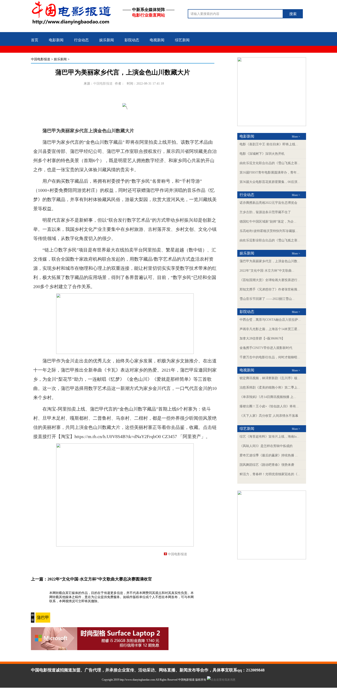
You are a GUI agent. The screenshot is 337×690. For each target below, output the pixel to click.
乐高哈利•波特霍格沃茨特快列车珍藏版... (269, 231)
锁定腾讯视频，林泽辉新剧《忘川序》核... (270, 378)
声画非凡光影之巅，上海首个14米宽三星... (270, 329)
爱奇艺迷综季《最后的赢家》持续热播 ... (269, 455)
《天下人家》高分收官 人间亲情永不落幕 (269, 415)
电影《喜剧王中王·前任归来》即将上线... (269, 144)
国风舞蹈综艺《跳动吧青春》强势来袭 (267, 464)
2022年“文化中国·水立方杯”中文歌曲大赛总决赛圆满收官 (99, 579)
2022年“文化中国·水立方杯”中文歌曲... (267, 270)
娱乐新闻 (106, 40)
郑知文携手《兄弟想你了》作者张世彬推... (270, 289)
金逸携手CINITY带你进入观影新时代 (266, 348)
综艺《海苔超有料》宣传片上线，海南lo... (269, 436)
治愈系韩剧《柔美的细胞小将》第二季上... (270, 387)
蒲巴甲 (43, 617)
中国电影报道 (40, 59)
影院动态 (131, 40)
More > (296, 136)
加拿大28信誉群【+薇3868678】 (262, 338)
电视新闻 (157, 40)
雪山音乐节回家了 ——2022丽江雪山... (267, 299)
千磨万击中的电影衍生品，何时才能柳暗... (270, 357)
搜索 (293, 14)
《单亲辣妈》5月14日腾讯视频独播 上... (268, 397)
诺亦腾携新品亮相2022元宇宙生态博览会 (268, 202)
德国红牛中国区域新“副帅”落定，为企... (268, 221)
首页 (34, 40)
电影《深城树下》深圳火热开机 (262, 153)
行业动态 (81, 40)
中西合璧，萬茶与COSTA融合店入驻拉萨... (270, 319)
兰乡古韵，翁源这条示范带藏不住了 (265, 212)
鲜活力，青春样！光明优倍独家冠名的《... (270, 474)
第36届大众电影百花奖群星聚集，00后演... (270, 182)
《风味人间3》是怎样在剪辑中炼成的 (266, 446)
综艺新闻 (182, 40)
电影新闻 (56, 40)
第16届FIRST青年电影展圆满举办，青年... (269, 172)
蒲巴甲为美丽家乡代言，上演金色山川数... (270, 261)
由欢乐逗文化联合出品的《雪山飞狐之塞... (270, 163)
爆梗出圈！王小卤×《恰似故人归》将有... (269, 406)
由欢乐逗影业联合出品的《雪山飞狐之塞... (270, 240)
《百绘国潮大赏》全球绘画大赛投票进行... (270, 280)
